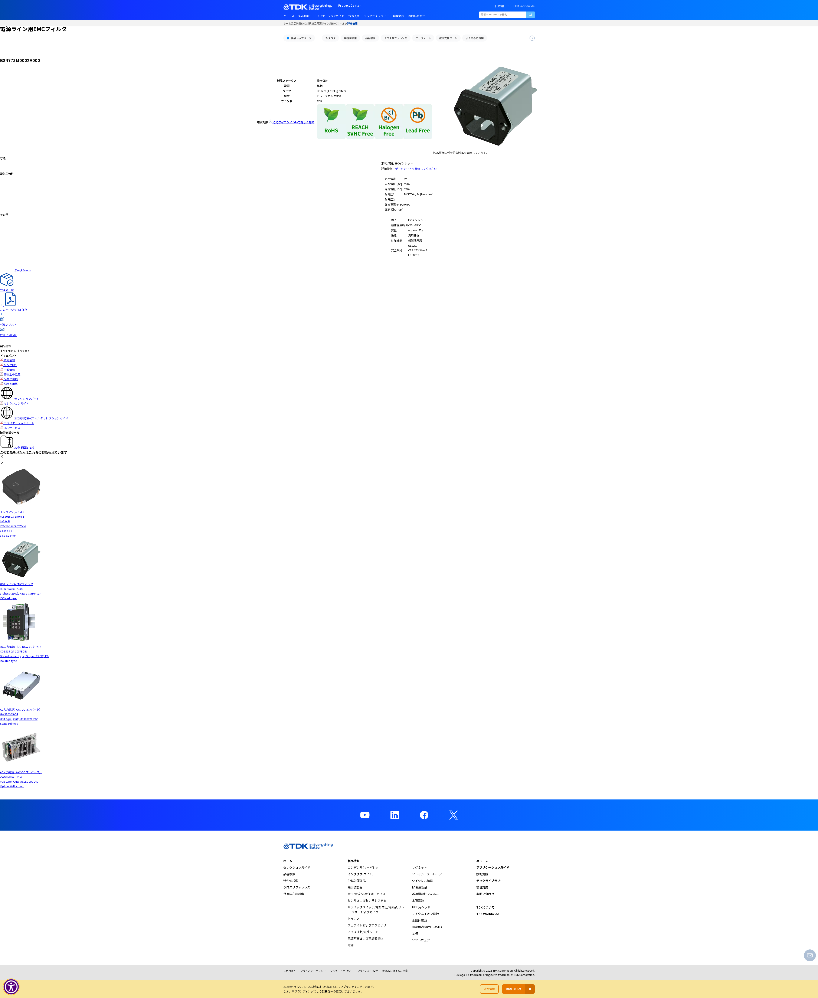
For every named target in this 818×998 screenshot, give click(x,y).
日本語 (499, 6)
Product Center (349, 5)
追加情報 (489, 989)
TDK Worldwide (524, 6)
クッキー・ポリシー (341, 970)
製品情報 (296, 23)
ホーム (287, 23)
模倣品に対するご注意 (395, 970)
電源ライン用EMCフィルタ (332, 23)
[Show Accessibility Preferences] (11, 987)
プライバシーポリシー (313, 970)
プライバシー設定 (367, 970)
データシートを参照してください (416, 169)
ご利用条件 (289, 970)
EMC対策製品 (309, 23)
